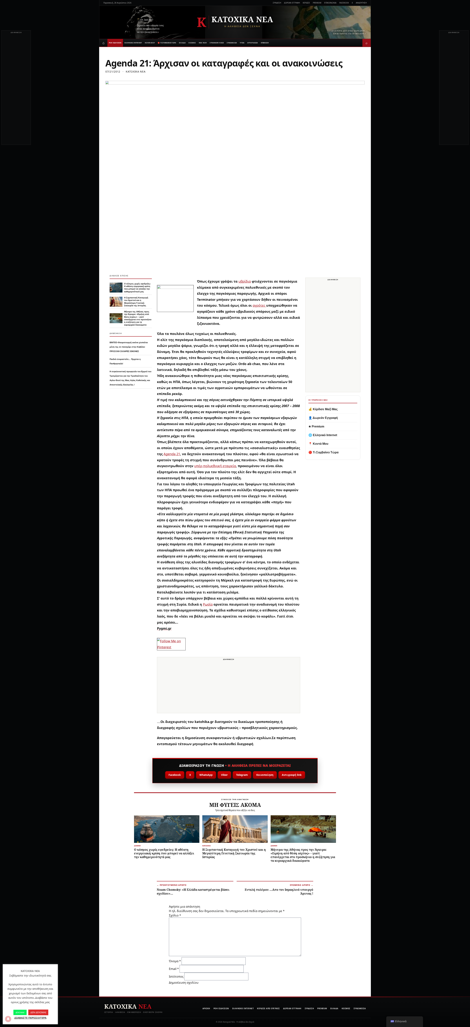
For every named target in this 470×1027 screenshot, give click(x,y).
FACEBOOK (344, 2)
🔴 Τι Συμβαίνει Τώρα (323, 452)
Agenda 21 (172, 454)
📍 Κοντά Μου (318, 443)
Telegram (242, 775)
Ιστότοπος (176, 976)
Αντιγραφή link (292, 775)
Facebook (175, 775)
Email (174, 969)
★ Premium (316, 426)
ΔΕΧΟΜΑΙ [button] (20, 1012)
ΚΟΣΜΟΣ (192, 43)
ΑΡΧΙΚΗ (206, 1008)
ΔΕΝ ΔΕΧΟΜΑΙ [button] (38, 1012)
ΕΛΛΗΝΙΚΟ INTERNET (133, 43)
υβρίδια (244, 281)
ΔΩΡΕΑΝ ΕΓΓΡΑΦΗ (292, 2)
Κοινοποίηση (264, 775)
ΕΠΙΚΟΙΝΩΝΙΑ (330, 2)
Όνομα (175, 961)
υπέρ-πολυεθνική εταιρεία (215, 466)
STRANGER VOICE (217, 43)
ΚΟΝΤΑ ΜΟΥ (150, 43)
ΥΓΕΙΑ (242, 43)
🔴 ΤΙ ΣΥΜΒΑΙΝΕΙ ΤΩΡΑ (167, 43)
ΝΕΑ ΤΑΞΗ (203, 43)
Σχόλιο (175, 915)
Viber (224, 775)
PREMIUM (317, 2)
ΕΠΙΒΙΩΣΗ (265, 43)
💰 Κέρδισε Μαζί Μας (323, 409)
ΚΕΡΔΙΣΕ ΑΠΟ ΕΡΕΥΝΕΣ (268, 1008)
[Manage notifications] (8, 1019)
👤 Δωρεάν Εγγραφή (323, 417)
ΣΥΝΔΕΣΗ (277, 2)
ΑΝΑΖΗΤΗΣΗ (361, 2)
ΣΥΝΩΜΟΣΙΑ (232, 43)
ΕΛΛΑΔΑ (182, 43)
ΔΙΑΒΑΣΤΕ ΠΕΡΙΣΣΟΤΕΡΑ (30, 1017)
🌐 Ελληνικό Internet (322, 435)
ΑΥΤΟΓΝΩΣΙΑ (252, 43)
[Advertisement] (16, 90)
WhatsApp (206, 775)
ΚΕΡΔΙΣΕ (306, 2)
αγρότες (259, 305)
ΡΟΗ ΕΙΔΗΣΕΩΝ (115, 43)
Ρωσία (208, 604)
